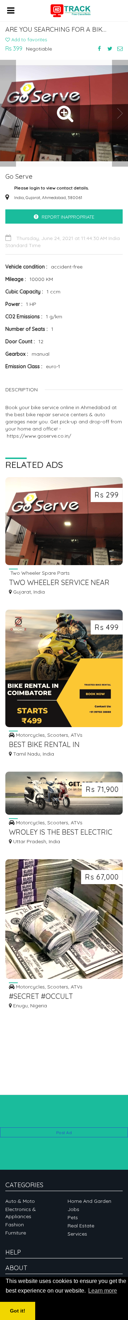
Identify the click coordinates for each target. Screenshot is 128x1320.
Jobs (73, 1209)
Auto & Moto (20, 1201)
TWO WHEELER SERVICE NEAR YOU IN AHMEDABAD (59, 583)
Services (77, 1234)
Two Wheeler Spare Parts (39, 573)
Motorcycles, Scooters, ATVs (48, 735)
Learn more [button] (102, 1291)
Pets (73, 1217)
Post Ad (64, 1132)
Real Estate (81, 1225)
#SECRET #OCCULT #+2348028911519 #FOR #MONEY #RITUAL (61, 997)
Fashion (14, 1224)
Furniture (15, 1233)
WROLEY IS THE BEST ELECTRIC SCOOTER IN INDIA (60, 833)
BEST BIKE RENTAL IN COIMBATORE (44, 745)
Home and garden (89, 1201)
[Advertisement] (64, 1116)
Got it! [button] (17, 1311)
